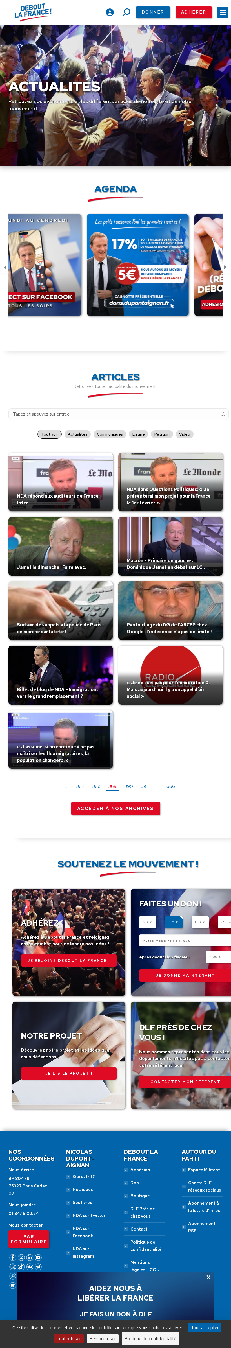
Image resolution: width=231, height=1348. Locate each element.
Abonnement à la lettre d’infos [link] (204, 1206)
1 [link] (56, 786)
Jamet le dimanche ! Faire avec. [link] (51, 567)
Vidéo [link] (184, 434)
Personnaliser (103, 1339)
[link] (222, 12)
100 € (200, 922)
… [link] (66, 786)
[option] (62, 268)
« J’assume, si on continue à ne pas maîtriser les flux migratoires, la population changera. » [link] (56, 753)
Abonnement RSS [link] (202, 1227)
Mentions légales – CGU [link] (144, 1266)
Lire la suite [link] (30, 510)
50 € (174, 922)
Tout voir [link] (49, 434)
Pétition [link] (162, 434)
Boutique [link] (140, 1196)
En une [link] (138, 434)
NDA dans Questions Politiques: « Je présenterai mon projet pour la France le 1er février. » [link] (169, 496)
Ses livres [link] (82, 1202)
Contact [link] (139, 1229)
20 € (147, 922)
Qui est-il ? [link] (84, 1176)
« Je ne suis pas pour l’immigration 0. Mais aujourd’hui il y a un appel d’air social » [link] (168, 689)
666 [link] (170, 786)
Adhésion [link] (140, 1170)
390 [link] (129, 786)
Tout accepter (205, 1327)
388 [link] (96, 786)
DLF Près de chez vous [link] (142, 1212)
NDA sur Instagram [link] (83, 1252)
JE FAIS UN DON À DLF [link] (115, 1314)
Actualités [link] (77, 434)
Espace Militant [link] (204, 1170)
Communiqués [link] (110, 434)
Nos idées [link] (83, 1189)
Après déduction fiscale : (164, 957)
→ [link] (185, 786)
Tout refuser (69, 1339)
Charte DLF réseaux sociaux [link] (204, 1186)
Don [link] (134, 1183)
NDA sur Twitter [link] (89, 1215)
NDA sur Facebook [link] (83, 1232)
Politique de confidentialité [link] (146, 1245)
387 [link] (80, 786)
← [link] (46, 786)
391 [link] (144, 786)
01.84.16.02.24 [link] (23, 1213)
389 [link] (112, 786)
